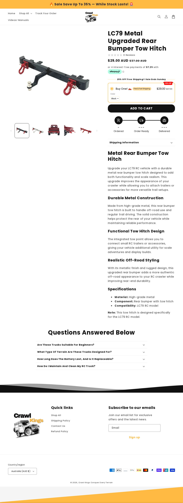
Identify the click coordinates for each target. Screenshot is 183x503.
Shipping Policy (60, 420)
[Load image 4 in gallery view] (70, 130)
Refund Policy (59, 431)
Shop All (56, 415)
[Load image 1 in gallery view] (22, 130)
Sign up (134, 437)
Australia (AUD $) (20, 471)
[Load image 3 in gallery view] (54, 130)
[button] (159, 16)
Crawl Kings (85, 482)
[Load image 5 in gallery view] (86, 130)
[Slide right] (97, 131)
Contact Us (58, 426)
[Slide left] (11, 131)
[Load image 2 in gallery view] (38, 130)
